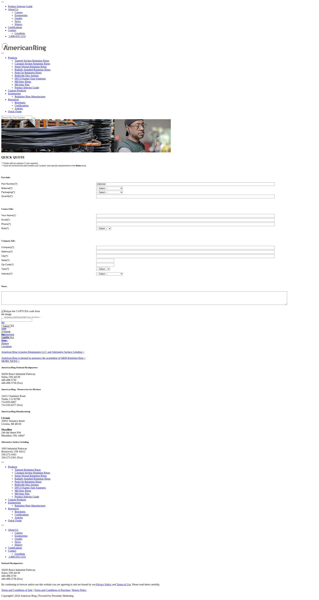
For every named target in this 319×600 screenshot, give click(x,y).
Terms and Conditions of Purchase (52, 590)
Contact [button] (12, 30)
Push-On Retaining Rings (28, 72)
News (18, 21)
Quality (18, 18)
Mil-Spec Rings (23, 81)
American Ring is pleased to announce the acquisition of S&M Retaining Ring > (43, 358)
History (18, 24)
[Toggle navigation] (2, 1)
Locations (20, 33)
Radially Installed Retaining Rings (33, 69)
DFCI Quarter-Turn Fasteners (30, 78)
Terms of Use (123, 584)
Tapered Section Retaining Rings (32, 60)
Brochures (20, 102)
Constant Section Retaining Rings (32, 63)
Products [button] (12, 57)
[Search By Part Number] (34, 118)
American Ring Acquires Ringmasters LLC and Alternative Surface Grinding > (42, 352)
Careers (19, 12)
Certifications (15, 27)
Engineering (21, 15)
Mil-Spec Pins (22, 84)
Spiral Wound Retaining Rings (31, 66)
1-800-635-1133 (17, 36)
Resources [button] (13, 99)
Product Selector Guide (20, 6)
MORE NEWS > (10, 361)
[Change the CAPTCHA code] (7, 328)
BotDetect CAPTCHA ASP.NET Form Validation (22, 317)
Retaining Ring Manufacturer (30, 96)
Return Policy (79, 590)
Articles (19, 108)
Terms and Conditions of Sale (16, 590)
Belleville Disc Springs (27, 75)
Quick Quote (15, 111)
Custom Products (17, 90)
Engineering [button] (14, 93)
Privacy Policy (104, 584)
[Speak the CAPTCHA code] (7, 340)
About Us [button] (13, 9)
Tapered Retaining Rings (28, 469)
